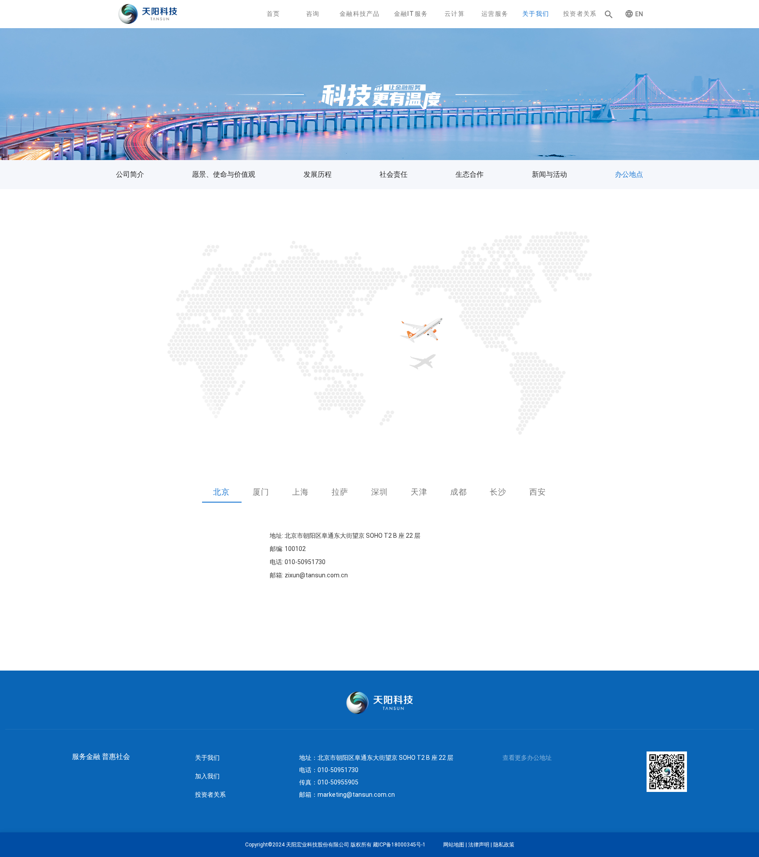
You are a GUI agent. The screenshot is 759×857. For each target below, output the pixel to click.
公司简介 (130, 174)
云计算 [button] (455, 13)
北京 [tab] (221, 491)
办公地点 (629, 174)
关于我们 (207, 757)
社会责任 (394, 174)
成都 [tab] (458, 491)
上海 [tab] (300, 491)
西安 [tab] (537, 491)
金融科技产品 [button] (360, 13)
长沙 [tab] (497, 491)
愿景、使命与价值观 (223, 174)
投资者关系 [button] (579, 13)
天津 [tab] (418, 491)
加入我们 (207, 776)
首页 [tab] (273, 13)
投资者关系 (210, 794)
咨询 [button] (313, 13)
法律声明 (478, 845)
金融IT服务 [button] (411, 13)
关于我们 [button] (535, 13)
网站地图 (453, 845)
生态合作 (469, 174)
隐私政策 (503, 845)
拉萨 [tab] (339, 491)
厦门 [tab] (260, 491)
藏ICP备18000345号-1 (399, 845)
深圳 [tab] (379, 491)
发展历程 (318, 174)
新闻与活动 (549, 174)
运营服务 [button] (494, 13)
